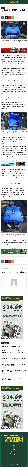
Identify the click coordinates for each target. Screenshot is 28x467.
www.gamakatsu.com (6, 244)
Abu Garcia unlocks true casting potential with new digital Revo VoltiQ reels (13, 365)
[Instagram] (12, 464)
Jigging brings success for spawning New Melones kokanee (12, 378)
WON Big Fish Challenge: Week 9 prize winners (7, 271)
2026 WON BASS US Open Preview (11, 346)
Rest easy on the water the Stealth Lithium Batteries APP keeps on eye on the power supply (12, 352)
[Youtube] (18, 464)
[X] (6, 17)
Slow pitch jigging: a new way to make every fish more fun (21, 272)
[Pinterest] (9, 17)
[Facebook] (2, 17)
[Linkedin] (15, 464)
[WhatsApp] (12, 17)
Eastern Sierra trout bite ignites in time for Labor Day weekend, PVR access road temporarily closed (14, 372)
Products (3, 7)
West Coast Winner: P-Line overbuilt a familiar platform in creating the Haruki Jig (13, 359)
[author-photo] (14, 286)
